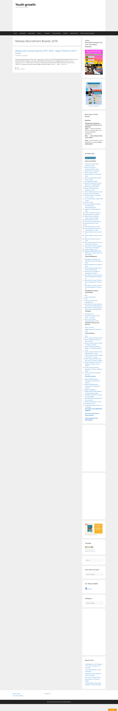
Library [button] (39, 33)
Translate (93, 551)
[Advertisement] (59, 21)
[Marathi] (89, 547)
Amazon (89, 589)
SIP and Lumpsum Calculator (87, 33)
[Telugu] (92, 547)
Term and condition (18, 695)
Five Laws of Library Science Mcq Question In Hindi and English (93, 679)
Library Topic (31, 33)
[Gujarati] (88, 547)
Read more (64, 64)
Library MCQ (23, 33)
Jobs (18, 67)
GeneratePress (67, 702)
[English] (87, 547)
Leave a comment (21, 69)
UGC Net (65, 33)
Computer (47, 33)
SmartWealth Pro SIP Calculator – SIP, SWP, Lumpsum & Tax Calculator (93, 666)
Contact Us (47, 693)
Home (15, 33)
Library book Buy (56, 33)
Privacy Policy (16, 693)
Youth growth (25, 4)
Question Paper (74, 33)
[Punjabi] (91, 547)
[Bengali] (85, 547)
